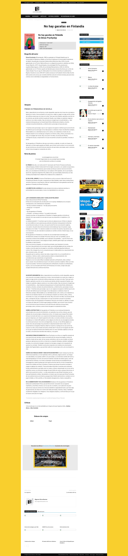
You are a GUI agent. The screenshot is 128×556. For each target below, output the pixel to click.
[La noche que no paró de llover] (83, 113)
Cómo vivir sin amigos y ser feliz (31, 527)
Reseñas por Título (56, 2)
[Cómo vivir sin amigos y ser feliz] (32, 520)
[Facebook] (25, 483)
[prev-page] (25, 546)
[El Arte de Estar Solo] (68, 520)
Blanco (90, 77)
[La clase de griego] (83, 89)
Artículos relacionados (30, 511)
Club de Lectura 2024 (74, 554)
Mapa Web (81, 554)
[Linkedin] (39, 483)
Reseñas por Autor (48, 2)
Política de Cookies (100, 554)
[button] (102, 16)
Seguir (101, 39)
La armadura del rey (71, 492)
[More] (49, 483)
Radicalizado (91, 128)
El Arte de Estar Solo (64, 527)
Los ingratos (27, 492)
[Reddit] (46, 504)
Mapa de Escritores (72, 2)
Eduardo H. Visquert (92, 113)
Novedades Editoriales (39, 2)
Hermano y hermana (93, 136)
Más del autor (41, 511)
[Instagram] (100, 3)
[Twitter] (102, 3)
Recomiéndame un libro (68, 16)
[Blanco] (83, 80)
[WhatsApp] (36, 483)
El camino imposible (93, 145)
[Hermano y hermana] (83, 139)
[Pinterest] (32, 483)
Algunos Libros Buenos (61, 30)
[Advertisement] (50, 90)
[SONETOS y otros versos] (50, 520)
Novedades (35, 16)
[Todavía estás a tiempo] (32, 534)
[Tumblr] (46, 483)
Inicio (25, 19)
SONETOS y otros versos (47, 527)
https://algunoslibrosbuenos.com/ (41, 501)
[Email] (42, 483)
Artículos (43, 16)
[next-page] (28, 546)
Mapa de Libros (64, 2)
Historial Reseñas (53, 16)
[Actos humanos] (83, 71)
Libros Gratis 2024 (80, 2)
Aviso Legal (92, 554)
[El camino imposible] (83, 148)
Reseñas (27, 16)
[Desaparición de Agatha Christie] (83, 104)
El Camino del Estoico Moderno (49, 541)
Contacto (87, 554)
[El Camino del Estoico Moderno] (50, 534)
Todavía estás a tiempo (29, 541)
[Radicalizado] (83, 130)
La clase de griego (93, 86)
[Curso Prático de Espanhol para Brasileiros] (68, 534)
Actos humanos (92, 68)
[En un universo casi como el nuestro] (83, 122)
